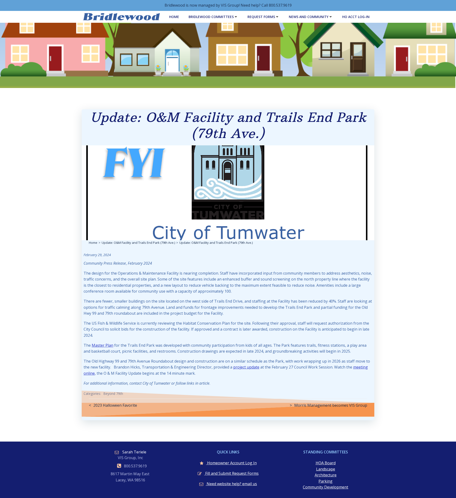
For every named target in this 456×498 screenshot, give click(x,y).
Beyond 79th (113, 393)
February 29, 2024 (97, 255)
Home (174, 16)
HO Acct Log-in (356, 16)
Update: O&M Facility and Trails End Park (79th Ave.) (138, 242)
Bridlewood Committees (211, 16)
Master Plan (102, 345)
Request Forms (261, 16)
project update (246, 367)
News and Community (308, 16)
